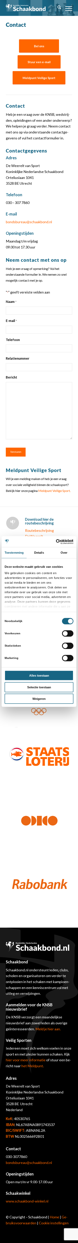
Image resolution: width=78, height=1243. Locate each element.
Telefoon (13, 340)
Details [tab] (39, 552)
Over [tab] (64, 552)
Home (54, 1217)
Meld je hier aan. (48, 1029)
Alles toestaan (39, 675)
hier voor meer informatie (26, 1060)
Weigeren (39, 698)
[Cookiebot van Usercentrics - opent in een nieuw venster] (56, 541)
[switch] (67, 633)
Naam (11, 302)
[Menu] (66, 8)
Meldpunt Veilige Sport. (54, 491)
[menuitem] (57, 8)
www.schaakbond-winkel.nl (27, 1201)
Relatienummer (17, 358)
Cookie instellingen (54, 1223)
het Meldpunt (32, 1066)
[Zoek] (57, 8)
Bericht (11, 377)
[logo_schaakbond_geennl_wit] (26, 8)
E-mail (11, 321)
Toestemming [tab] (14, 552)
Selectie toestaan (39, 687)
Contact (16, 24)
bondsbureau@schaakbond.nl (29, 1162)
